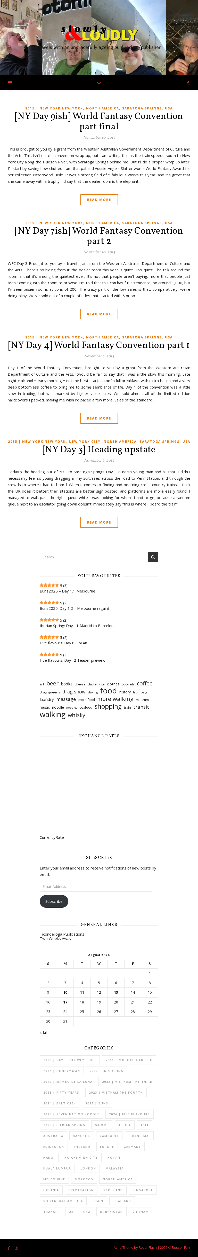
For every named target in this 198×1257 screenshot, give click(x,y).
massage (66, 699)
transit (141, 707)
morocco (84, 1179)
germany (132, 1147)
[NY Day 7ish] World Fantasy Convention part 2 (99, 236)
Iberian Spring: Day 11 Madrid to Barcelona (78, 625)
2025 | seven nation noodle (71, 1114)
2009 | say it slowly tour (69, 1060)
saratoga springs (142, 108)
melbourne (54, 1179)
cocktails (128, 684)
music (45, 707)
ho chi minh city (81, 1157)
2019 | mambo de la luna (68, 1082)
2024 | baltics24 (59, 1103)
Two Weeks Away (55, 938)
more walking (115, 698)
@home (102, 1125)
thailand (122, 1201)
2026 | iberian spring (64, 1125)
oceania (51, 1190)
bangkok (81, 1136)
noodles (71, 707)
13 (116, 992)
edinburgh (53, 1147)
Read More (99, 199)
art (42, 684)
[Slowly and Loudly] (99, 37)
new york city (85, 441)
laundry (47, 699)
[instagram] (16, 1248)
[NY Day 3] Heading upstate (99, 450)
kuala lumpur (57, 1168)
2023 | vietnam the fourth (116, 1092)
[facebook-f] (9, 1248)
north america (102, 108)
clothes (113, 683)
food (108, 690)
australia (53, 1136)
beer (52, 683)
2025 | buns (96, 1103)
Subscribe (54, 901)
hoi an (114, 1157)
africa (124, 1125)
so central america (63, 1201)
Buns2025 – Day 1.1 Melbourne (67, 591)
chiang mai (139, 1136)
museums (143, 700)
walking (52, 714)
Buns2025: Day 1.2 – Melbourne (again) (74, 608)
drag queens (50, 692)
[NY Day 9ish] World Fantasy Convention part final (99, 121)
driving (93, 692)
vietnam (141, 1212)
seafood (85, 707)
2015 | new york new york (54, 108)
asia (145, 1125)
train (127, 707)
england (82, 1147)
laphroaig (140, 692)
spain (98, 1201)
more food (86, 699)
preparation (81, 1190)
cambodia (109, 1136)
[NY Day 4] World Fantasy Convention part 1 (99, 345)
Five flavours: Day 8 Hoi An (63, 642)
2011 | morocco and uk (129, 1060)
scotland (113, 1190)
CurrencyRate (52, 837)
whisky (76, 715)
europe (107, 1147)
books (66, 684)
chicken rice (96, 684)
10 (65, 992)
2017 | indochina (106, 1071)
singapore (143, 1190)
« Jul (43, 1032)
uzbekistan (111, 1212)
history (125, 692)
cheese (80, 684)
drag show (74, 692)
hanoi (49, 1157)
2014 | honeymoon (61, 1071)
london (88, 1168)
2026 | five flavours (129, 1114)
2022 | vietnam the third (127, 1082)
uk (71, 1212)
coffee (145, 683)
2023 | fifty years (61, 1092)
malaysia (115, 1168)
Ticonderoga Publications (62, 934)
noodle (58, 707)
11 (82, 992)
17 (65, 1002)
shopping (108, 706)
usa (169, 108)
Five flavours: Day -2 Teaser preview (72, 660)
